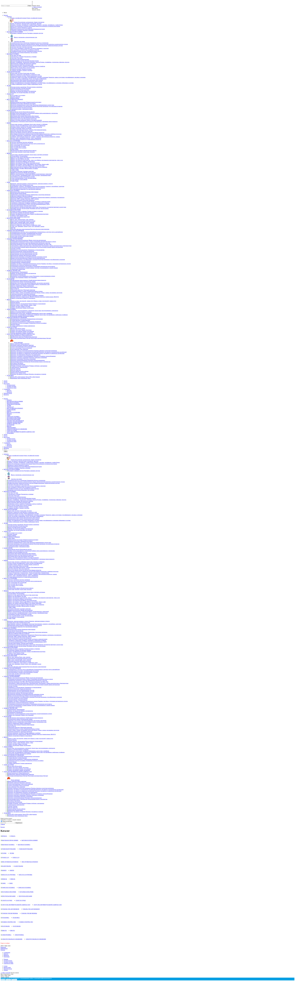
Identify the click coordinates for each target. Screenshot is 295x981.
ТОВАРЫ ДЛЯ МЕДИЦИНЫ (15, 238)
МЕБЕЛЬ (9, 153)
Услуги (5, 382)
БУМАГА (9, 16)
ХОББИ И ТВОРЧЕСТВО (14, 270)
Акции (5, 380)
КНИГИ (9, 123)
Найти (5, 451)
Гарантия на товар (11, 387)
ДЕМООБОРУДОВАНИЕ (13, 71)
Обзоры (6, 970)
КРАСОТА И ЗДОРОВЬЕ (13, 140)
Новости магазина (7, 821)
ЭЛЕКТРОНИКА (11, 309)
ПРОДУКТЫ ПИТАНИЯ (13, 218)
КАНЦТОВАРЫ (11, 110)
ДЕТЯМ (9, 85)
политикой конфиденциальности (43, 978)
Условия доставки (11, 386)
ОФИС (8, 182)
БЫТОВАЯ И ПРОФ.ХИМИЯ (15, 31)
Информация (4, 948)
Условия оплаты (11, 385)
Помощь (3, 950)
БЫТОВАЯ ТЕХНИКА (13, 54)
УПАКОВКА (10, 375)
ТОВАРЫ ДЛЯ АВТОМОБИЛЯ (15, 230)
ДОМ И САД (10, 94)
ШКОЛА (9, 299)
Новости (9, 390)
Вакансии (9, 392)
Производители (8, 393)
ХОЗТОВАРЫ (10, 279)
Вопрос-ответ (7, 967)
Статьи (5, 966)
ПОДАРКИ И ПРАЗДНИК (14, 209)
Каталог (6, 15)
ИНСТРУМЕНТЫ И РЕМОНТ (15, 99)
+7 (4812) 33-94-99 (37, 7)
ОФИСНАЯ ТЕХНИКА (13, 190)
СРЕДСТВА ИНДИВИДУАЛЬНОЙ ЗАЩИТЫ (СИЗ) (21, 334)
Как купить (7, 383)
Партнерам (6, 956)
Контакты (6, 394)
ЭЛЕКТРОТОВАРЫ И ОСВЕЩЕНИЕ (17, 317)
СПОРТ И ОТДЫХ (12, 327)
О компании (7, 389)
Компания (3, 947)
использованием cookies (26, 978)
